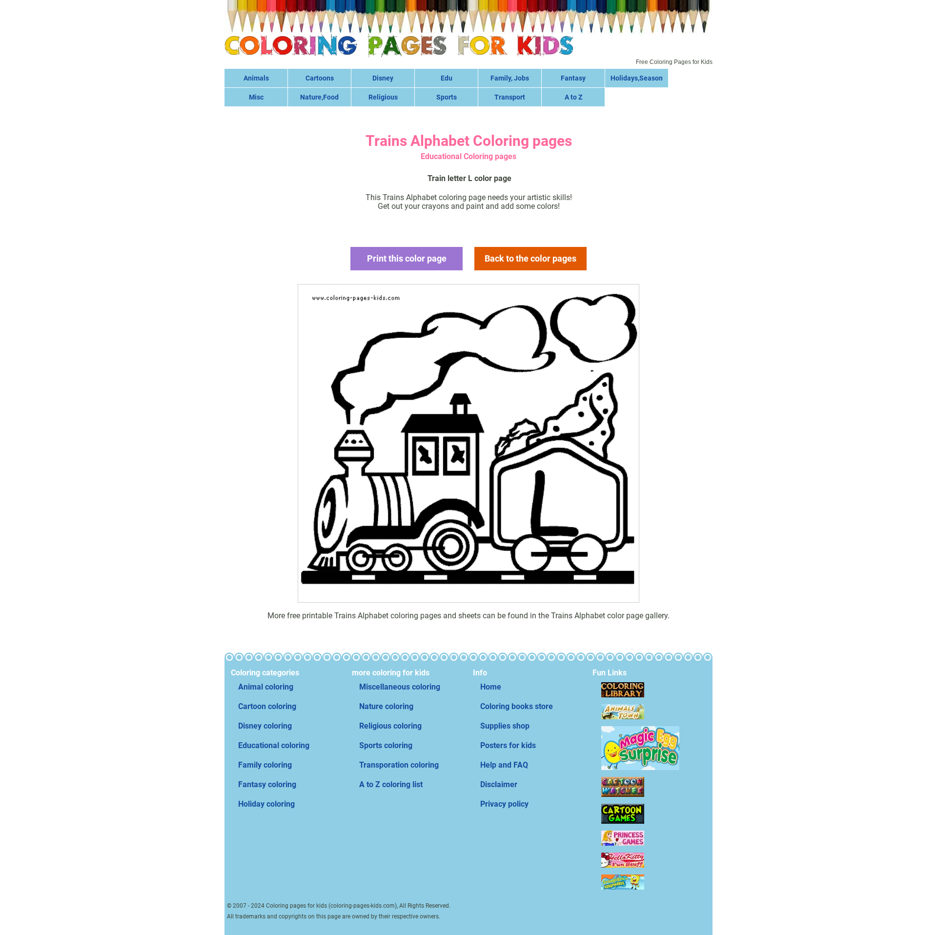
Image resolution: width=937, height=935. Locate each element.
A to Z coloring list (391, 784)
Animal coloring (265, 686)
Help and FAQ (504, 765)
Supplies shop (505, 726)
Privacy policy (504, 804)
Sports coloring (385, 745)
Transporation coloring (399, 765)
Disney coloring (265, 726)
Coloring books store (516, 706)
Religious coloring (390, 726)
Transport (509, 97)
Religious (383, 97)
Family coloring (265, 765)
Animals (256, 78)
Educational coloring (273, 745)
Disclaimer (498, 784)
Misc (256, 97)
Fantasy (573, 78)
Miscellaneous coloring (399, 686)
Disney (382, 78)
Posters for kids (508, 745)
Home (490, 686)
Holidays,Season (637, 78)
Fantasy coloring (267, 784)
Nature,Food (319, 97)
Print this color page (407, 258)
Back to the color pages (530, 258)
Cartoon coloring (267, 706)
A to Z (573, 97)
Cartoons (320, 78)
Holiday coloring (266, 804)
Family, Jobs (509, 78)
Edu (446, 78)
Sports (446, 97)
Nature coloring (386, 706)
